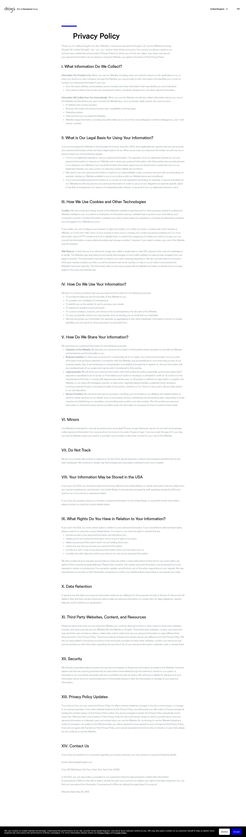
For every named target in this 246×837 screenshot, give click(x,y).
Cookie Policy (120, 833)
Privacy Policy (104, 833)
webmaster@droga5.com (80, 762)
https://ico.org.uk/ (148, 784)
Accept (236, 832)
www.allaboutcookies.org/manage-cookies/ (108, 240)
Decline (224, 832)
